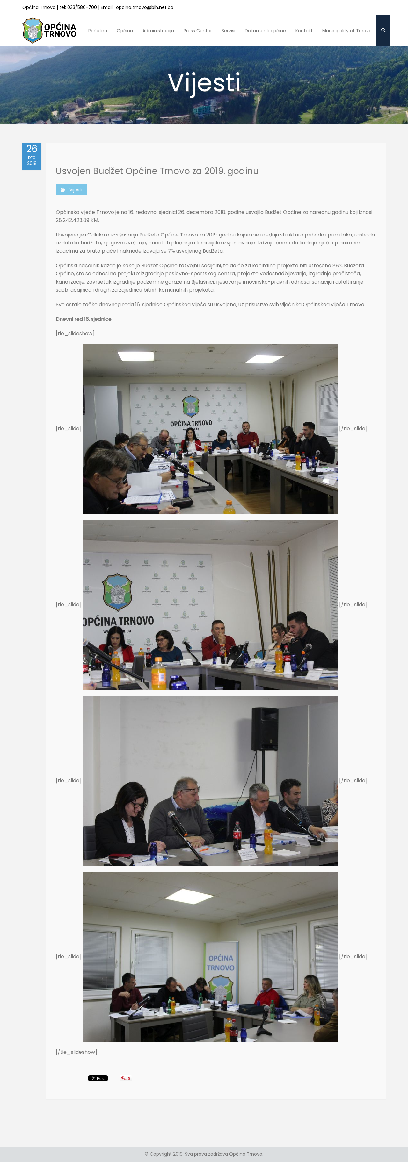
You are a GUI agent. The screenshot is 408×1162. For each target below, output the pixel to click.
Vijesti (75, 190)
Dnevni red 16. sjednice (84, 319)
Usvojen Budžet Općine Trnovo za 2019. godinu (157, 171)
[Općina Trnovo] (49, 30)
